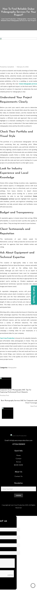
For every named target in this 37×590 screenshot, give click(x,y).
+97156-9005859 (18, 444)
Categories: (4, 367)
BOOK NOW (18, 465)
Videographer (12, 367)
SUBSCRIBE (18, 495)
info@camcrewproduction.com (20, 440)
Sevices (18, 462)
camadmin (10, 67)
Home (18, 455)
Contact (18, 458)
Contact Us (18, 476)
